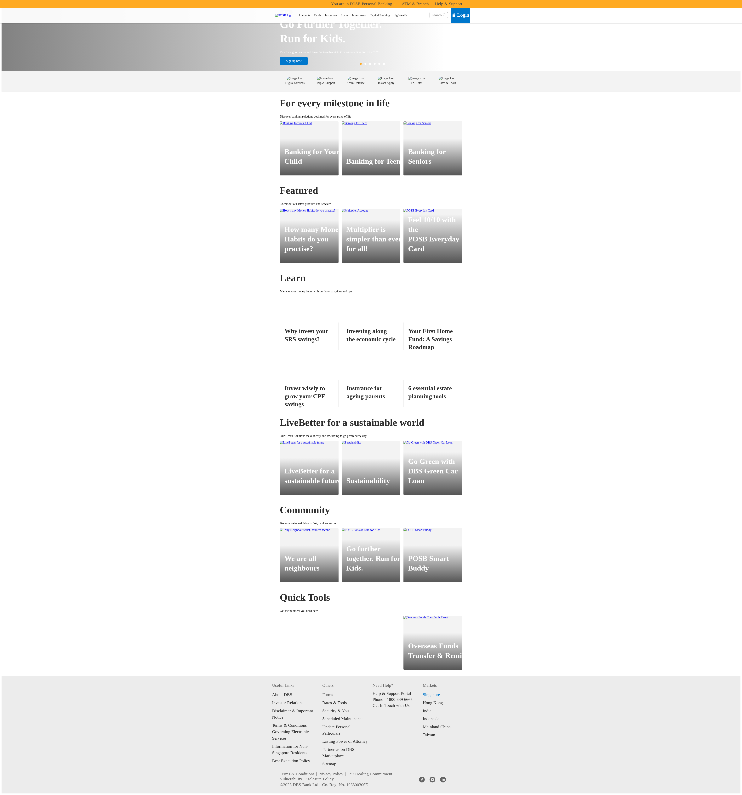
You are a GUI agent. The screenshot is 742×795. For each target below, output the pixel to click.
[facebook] (422, 779)
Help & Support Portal (392, 693)
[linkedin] (443, 779)
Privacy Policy (330, 773)
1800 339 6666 (400, 699)
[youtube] (432, 779)
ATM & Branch (415, 3)
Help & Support (448, 3)
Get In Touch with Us (391, 705)
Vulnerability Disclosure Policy (307, 778)
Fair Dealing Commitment (369, 773)
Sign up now (294, 61)
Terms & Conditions (297, 773)
